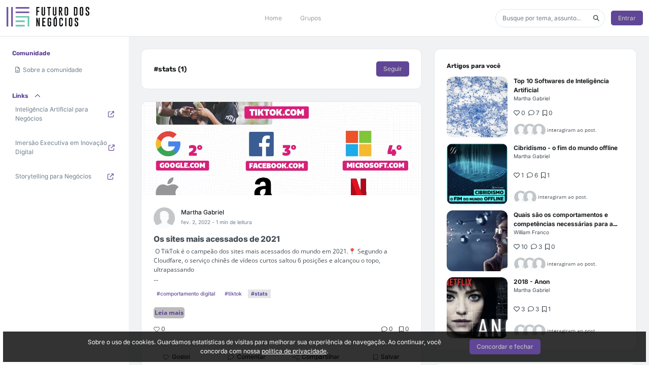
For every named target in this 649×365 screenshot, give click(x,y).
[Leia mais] (477, 107)
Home (273, 18)
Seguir (392, 68)
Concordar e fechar (505, 346)
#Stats (259, 293)
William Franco (531, 232)
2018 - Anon (532, 281)
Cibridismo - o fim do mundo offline (566, 148)
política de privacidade (294, 351)
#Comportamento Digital (186, 293)
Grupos (310, 18)
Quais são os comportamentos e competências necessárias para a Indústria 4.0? (563, 224)
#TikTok (233, 293)
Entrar (627, 18)
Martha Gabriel (202, 212)
